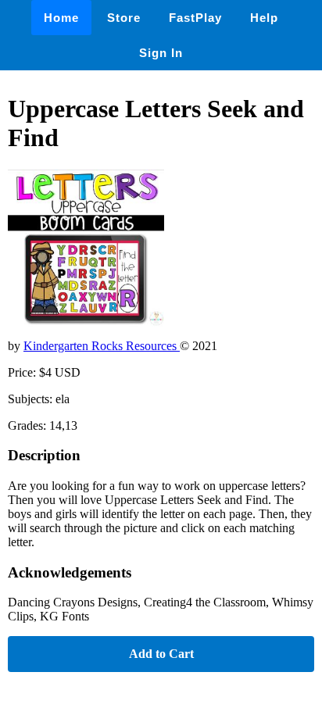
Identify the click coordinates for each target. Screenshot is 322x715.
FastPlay (195, 17)
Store (124, 17)
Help (264, 17)
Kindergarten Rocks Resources (101, 345)
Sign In (161, 52)
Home (61, 17)
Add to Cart (161, 653)
